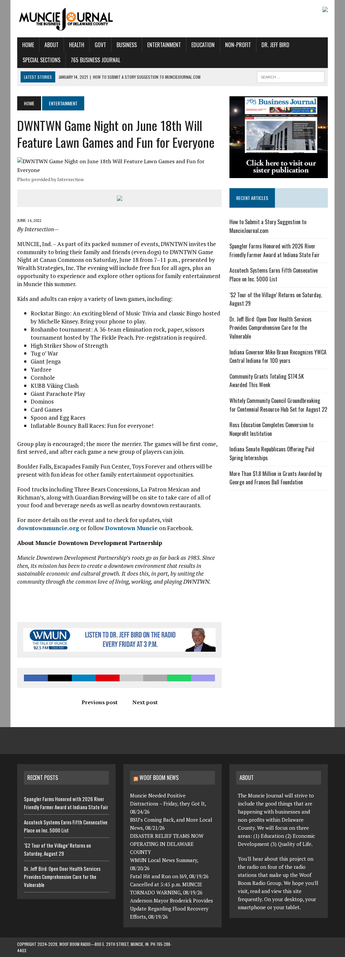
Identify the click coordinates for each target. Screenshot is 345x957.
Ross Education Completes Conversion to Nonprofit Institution (271, 429)
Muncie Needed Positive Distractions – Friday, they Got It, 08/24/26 (168, 803)
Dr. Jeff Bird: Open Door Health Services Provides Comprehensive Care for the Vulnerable (270, 327)
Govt (100, 45)
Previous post (100, 702)
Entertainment (164, 45)
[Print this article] (155, 678)
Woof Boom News (159, 778)
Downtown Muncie (131, 528)
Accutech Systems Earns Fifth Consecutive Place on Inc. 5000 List (273, 274)
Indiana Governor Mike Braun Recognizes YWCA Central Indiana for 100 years (277, 356)
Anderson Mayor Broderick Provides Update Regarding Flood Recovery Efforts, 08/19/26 (171, 908)
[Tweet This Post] (60, 678)
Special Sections (41, 60)
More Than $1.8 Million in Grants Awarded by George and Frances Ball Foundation (275, 478)
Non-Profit (238, 45)
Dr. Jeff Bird (275, 45)
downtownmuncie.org (48, 528)
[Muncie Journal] (66, 19)
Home (28, 45)
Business (127, 45)
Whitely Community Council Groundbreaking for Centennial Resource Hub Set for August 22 (278, 405)
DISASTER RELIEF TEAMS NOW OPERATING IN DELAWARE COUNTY (166, 843)
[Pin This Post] (108, 678)
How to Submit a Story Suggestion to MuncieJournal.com (267, 226)
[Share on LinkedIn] (84, 678)
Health (76, 45)
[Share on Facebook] (36, 678)
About (51, 45)
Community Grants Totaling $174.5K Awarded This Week (266, 380)
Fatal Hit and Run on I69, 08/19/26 (169, 876)
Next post (145, 702)
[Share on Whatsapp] (179, 678)
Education (203, 45)
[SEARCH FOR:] (290, 76)
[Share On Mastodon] (203, 678)
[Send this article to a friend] (132, 678)
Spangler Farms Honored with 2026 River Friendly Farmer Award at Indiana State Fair (274, 250)
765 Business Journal (95, 60)
